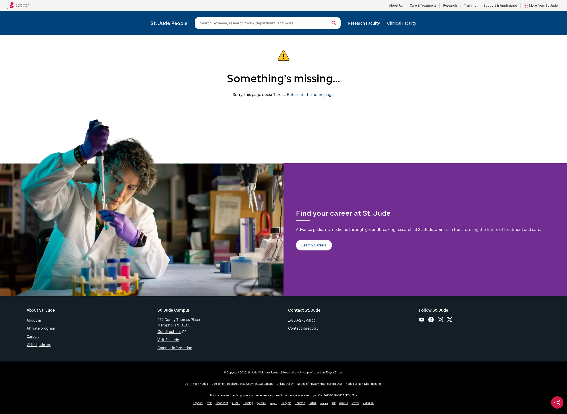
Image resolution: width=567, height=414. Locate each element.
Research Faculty (364, 23)
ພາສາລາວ (368, 403)
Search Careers (313, 245)
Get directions (169, 331)
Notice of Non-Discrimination (364, 384)
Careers (33, 336)
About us (34, 320)
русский (261, 403)
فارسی (324, 403)
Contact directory (303, 328)
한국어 (236, 403)
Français (286, 403)
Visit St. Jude (168, 339)
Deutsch (300, 403)
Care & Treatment (423, 5)
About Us (396, 5)
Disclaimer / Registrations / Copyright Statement (242, 384)
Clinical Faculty (401, 23)
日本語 (313, 403)
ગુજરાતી (343, 403)
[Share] (557, 402)
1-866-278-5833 (301, 320)
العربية (273, 403)
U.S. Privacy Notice (196, 384)
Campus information (174, 347)
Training (470, 5)
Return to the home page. (310, 94)
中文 (209, 403)
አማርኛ (355, 403)
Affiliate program (41, 328)
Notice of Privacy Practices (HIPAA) (319, 384)
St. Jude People (169, 23)
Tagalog (248, 403)
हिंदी (334, 403)
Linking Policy (284, 384)
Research (450, 5)
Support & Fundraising (500, 5)
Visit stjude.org (39, 344)
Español (198, 403)
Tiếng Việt (222, 403)
